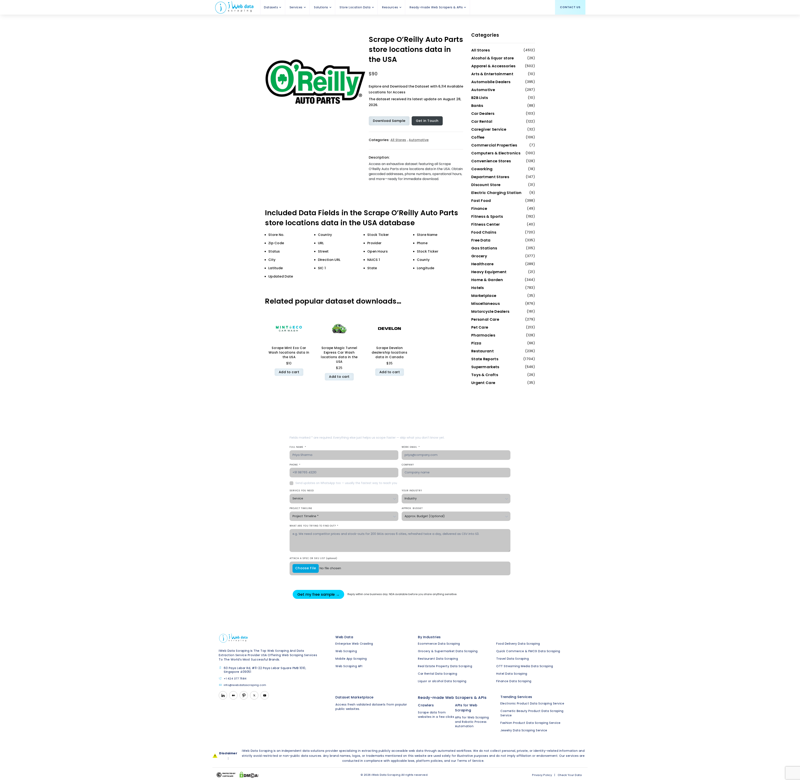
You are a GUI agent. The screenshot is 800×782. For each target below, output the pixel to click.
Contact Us (570, 7)
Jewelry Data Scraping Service (523, 730)
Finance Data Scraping (513, 681)
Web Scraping (346, 651)
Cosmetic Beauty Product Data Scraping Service (532, 713)
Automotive (419, 140)
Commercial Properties (494, 145)
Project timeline (301, 508)
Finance (479, 208)
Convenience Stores (491, 161)
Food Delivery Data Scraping (518, 644)
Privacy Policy (542, 775)
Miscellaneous (485, 303)
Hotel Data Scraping (511, 674)
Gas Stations (484, 248)
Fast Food (481, 200)
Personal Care (485, 319)
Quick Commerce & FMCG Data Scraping (528, 651)
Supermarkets (485, 366)
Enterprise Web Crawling (354, 644)
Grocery (479, 256)
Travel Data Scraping (512, 659)
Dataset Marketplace (354, 697)
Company (408, 464)
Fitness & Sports (487, 216)
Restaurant (482, 351)
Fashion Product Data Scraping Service (530, 723)
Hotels (477, 287)
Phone (295, 464)
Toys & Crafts (484, 374)
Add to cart (289, 372)
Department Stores (490, 176)
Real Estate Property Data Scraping (445, 666)
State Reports (484, 359)
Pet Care (479, 327)
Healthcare (482, 264)
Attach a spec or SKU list (313, 558)
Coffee (478, 137)
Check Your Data (570, 775)
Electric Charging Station (496, 192)
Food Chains (483, 232)
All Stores (398, 140)
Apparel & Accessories (493, 66)
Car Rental (481, 121)
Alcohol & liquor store (492, 58)
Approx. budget (412, 508)
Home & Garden (487, 279)
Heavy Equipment (489, 271)
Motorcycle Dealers (490, 311)
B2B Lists (479, 97)
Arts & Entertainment (492, 73)
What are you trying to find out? (314, 525)
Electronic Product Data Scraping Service (532, 703)
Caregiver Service (488, 129)
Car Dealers (482, 113)
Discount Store (485, 184)
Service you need (302, 490)
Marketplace (483, 295)
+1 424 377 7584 (235, 679)
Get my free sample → (318, 594)
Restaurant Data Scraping (438, 659)
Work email (411, 447)
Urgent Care (483, 382)
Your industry (412, 490)
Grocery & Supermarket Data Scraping (448, 651)
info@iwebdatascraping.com (245, 685)
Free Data (481, 240)
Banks (477, 105)
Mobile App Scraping (351, 659)
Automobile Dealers (490, 81)
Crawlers (426, 705)
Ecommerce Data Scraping (439, 644)
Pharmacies (483, 335)
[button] (280, 7)
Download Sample (389, 120)
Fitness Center (485, 224)
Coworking (482, 168)
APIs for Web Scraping (466, 708)
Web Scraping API (348, 666)
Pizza (476, 343)
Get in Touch (427, 120)
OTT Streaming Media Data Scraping (524, 666)
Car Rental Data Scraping (437, 674)
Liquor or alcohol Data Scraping (442, 681)
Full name (298, 447)
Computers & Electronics (495, 153)
